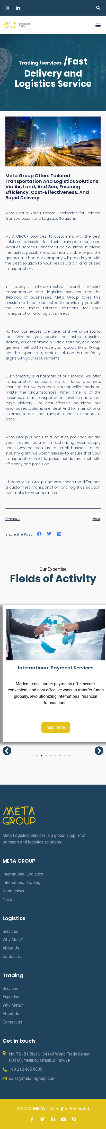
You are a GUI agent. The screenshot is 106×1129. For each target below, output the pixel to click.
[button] (98, 8)
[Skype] (74, 1119)
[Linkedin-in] (53, 1119)
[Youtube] (63, 1119)
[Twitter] (42, 1119)
